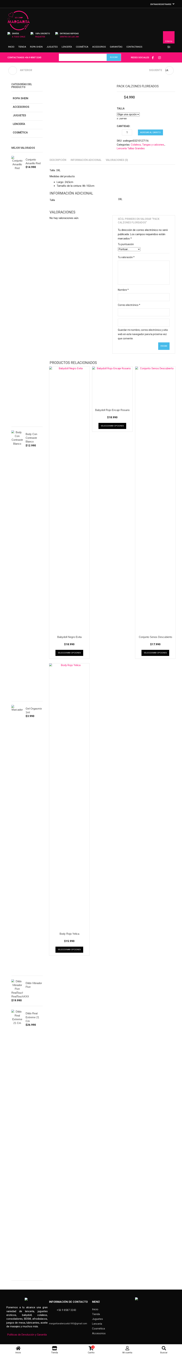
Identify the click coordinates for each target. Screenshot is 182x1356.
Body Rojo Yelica (69, 933)
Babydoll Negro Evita (69, 636)
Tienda (22, 46)
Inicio (11, 46)
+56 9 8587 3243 (33, 57)
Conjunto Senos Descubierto (155, 636)
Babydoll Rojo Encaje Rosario (112, 410)
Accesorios (99, 46)
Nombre (123, 289)
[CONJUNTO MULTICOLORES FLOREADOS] (12, 70)
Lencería (67, 46)
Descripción (58, 160)
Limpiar (123, 119)
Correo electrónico (129, 305)
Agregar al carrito (150, 132)
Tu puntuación (126, 244)
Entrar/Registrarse (160, 4)
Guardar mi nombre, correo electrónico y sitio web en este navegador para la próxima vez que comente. (143, 334)
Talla (120, 108)
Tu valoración (126, 257)
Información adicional (86, 160)
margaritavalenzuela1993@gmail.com (68, 1323)
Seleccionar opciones (69, 653)
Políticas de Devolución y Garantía (27, 1334)
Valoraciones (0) (117, 160)
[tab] (58, 160)
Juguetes (52, 46)
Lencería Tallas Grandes (131, 148)
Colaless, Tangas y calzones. (148, 144)
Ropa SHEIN (36, 46)
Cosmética (82, 46)
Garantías (116, 46)
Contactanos (134, 46)
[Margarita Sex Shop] (18, 22)
